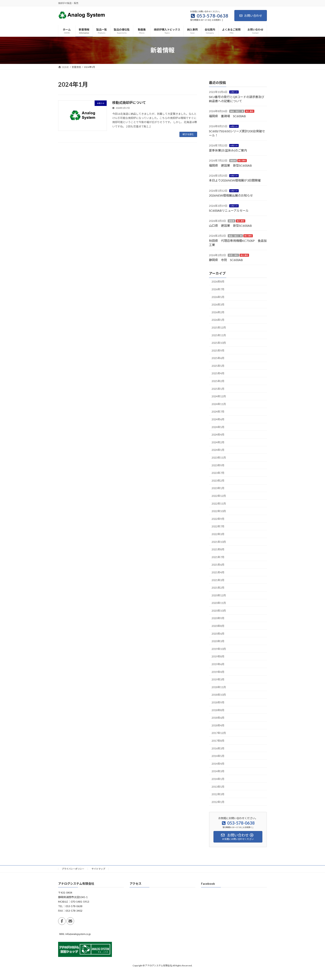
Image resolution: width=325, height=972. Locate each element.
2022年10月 (219, 511)
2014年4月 (218, 763)
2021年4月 (218, 572)
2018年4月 (218, 725)
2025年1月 (218, 388)
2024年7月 (218, 411)
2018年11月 (219, 687)
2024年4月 (218, 434)
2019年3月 (218, 679)
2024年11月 (219, 403)
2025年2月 (218, 381)
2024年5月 (218, 426)
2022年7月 (218, 526)
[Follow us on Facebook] (62, 921)
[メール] (70, 921)
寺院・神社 (233, 255)
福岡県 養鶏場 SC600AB (227, 116)
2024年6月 (218, 419)
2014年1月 (218, 779)
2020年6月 (218, 633)
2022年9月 (218, 518)
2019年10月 (219, 648)
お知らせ (234, 92)
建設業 (233, 160)
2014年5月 (218, 756)
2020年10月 (219, 610)
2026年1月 (218, 319)
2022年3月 (218, 534)
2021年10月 (219, 541)
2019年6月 (218, 664)
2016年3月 (218, 748)
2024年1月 (218, 449)
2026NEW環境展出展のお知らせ (231, 195)
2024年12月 (219, 396)
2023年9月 (218, 465)
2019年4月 (218, 671)
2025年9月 (218, 350)
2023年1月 (218, 488)
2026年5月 (218, 296)
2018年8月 (218, 710)
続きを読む (188, 134)
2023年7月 (218, 472)
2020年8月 (218, 625)
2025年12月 (219, 327)
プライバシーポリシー (73, 868)
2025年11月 (219, 335)
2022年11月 (219, 503)
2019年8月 (218, 656)
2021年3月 (218, 579)
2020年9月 (218, 618)
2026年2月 (218, 312)
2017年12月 (219, 733)
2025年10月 (219, 342)
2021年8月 (218, 549)
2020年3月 (218, 641)
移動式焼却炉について (129, 102)
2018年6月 (218, 717)
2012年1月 (218, 801)
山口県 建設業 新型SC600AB (230, 225)
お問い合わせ (253, 15)
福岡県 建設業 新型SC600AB (230, 165)
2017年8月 (218, 740)
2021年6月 (218, 564)
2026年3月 (218, 304)
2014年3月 (218, 771)
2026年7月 (218, 289)
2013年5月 (218, 786)
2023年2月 (218, 480)
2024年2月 (218, 442)
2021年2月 (218, 587)
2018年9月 (218, 702)
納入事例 (249, 111)
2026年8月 (218, 281)
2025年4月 (218, 373)
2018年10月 (219, 694)
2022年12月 (219, 495)
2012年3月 (218, 794)
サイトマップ (98, 868)
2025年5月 (218, 365)
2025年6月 (218, 358)
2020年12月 (219, 595)
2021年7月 (218, 556)
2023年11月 (219, 457)
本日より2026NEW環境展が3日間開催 (235, 180)
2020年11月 (219, 602)
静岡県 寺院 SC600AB (226, 260)
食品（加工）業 (236, 111)
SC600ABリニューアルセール (229, 210)
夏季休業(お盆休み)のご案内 (228, 150)
